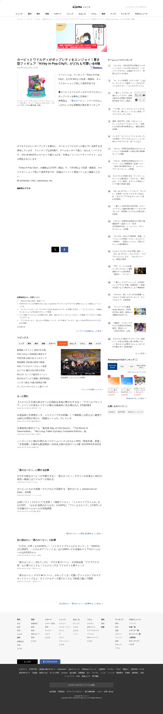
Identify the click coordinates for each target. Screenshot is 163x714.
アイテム (110, 669)
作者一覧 (132, 627)
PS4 (131, 366)
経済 (18, 627)
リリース (132, 623)
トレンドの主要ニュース (91, 389)
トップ (21, 343)
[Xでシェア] (55, 249)
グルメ (61, 637)
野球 (46, 627)
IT (59, 634)
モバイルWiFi (54, 673)
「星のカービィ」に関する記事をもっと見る (83, 533)
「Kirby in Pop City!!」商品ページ (32, 301)
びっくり (76, 623)
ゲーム (61, 630)
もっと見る (139, 353)
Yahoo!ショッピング (135, 412)
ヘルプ (131, 644)
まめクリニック (74, 669)
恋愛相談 (81, 673)
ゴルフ (47, 634)
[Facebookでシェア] (64, 249)
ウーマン (95, 673)
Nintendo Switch (112, 366)
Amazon (112, 412)
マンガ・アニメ (65, 627)
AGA (78, 676)
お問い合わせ (109, 691)
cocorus (64, 673)
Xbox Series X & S (141, 366)
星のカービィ (78, 100)
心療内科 (102, 669)
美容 (142, 673)
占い (88, 673)
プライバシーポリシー (75, 691)
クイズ (113, 14)
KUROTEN (33, 669)
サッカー (48, 630)
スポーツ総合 (50, 623)
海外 (38, 14)
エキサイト (143, 7)
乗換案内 (119, 673)
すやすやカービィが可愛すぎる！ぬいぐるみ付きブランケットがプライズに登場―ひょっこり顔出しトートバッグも (60, 305)
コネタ (75, 627)
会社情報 (52, 691)
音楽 (32, 630)
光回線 (34, 673)
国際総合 (20, 641)
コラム (93, 14)
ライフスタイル (93, 630)
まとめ (19, 634)
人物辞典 (132, 637)
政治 (18, 630)
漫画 (103, 14)
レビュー (62, 623)
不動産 (127, 673)
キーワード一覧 (135, 634)
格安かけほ (43, 673)
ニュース (19, 14)
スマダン (90, 623)
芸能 (47, 14)
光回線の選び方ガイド (47, 669)
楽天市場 (121, 412)
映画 (32, 627)
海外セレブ (35, 634)
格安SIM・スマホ (137, 669)
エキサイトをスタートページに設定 (81, 685)
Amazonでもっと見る (135, 398)
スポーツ (57, 14)
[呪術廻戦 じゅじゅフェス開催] (81, 362)
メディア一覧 (134, 630)
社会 (18, 623)
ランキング (125, 14)
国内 (29, 14)
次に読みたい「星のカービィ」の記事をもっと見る (80, 603)
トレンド (70, 14)
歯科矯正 (135, 673)
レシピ (103, 673)
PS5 (122, 366)
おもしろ (82, 14)
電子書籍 (95, 676)
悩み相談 (73, 673)
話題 (102, 627)
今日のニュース (141, 14)
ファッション (64, 641)
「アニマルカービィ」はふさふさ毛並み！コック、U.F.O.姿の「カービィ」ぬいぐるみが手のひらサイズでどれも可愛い (60, 321)
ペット (75, 634)
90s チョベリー (93, 637)
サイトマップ (134, 641)
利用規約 (61, 691)
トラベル (90, 634)
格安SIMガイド (24, 673)
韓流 (32, 637)
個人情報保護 (90, 691)
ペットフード (69, 676)
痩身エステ (86, 676)
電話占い (126, 669)
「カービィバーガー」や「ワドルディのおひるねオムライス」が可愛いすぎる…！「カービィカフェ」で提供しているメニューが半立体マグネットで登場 (61, 310)
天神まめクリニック (89, 669)
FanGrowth (61, 669)
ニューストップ (131, 7)
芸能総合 (34, 623)
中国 (18, 645)
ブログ (118, 669)
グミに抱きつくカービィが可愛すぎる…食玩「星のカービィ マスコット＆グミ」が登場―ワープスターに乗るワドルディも (60, 316)
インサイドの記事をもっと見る (88, 331)
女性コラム (91, 627)
